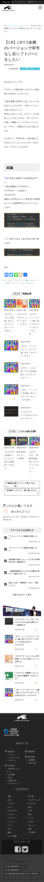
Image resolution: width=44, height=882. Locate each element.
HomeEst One (13, 757)
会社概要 (11, 774)
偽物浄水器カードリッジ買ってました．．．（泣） (21, 484)
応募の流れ (32, 763)
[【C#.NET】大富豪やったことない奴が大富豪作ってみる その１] (10, 441)
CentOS (11, 814)
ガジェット (32, 825)
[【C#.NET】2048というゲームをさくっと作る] (23, 303)
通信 (30, 829)
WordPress (12, 811)
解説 (9, 832)
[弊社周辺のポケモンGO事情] (23, 441)
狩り (9, 829)
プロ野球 (31, 832)
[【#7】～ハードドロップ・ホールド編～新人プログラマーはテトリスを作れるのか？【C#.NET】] (11, 345)
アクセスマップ (14, 783)
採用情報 (31, 757)
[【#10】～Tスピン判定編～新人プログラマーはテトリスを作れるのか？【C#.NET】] (10, 303)
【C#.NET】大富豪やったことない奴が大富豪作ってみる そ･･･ (9, 460)
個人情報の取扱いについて (17, 866)
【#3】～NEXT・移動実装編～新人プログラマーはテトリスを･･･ (34, 462)
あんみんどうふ (20, 511)
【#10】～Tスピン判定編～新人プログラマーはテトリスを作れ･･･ (9, 322)
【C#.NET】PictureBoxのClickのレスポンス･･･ (29, 415)
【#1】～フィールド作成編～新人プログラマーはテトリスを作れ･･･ (29, 395)
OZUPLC (11, 755)
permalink (29, 283)
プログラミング (33, 69)
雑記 (9, 796)
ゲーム (30, 818)
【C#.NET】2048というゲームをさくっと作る (22, 319)
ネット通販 (12, 836)
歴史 (30, 814)
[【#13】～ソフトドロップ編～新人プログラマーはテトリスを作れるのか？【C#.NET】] (35, 303)
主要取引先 (12, 780)
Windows (32, 803)
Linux (10, 807)
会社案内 (11, 766)
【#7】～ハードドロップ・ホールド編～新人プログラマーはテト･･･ (29, 351)
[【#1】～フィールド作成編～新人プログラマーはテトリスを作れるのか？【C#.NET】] (11, 389)
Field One (12, 760)
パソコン (11, 822)
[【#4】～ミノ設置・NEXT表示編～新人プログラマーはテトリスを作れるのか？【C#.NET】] (11, 367)
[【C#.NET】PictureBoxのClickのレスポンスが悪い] (11, 411)
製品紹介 (11, 751)
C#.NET (23, 69)
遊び (30, 807)
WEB (30, 811)
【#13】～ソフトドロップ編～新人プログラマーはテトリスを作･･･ (34, 324)
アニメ (10, 825)
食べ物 (30, 796)
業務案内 (31, 751)
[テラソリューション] (8, 11)
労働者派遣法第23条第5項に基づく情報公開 (23, 874)
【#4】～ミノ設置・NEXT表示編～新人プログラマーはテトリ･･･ (29, 373)
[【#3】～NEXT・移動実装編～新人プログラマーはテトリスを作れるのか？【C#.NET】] (35, 441)
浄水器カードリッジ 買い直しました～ (22, 490)
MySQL (31, 822)
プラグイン (12, 818)
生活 (9, 800)
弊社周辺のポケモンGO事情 (22, 455)
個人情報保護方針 (14, 870)
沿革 (9, 777)
